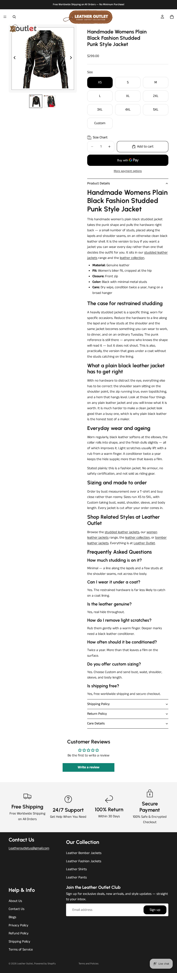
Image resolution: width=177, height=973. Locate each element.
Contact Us (16, 909)
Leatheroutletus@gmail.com (29, 848)
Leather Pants (76, 877)
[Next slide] (72, 58)
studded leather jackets (122, 532)
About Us (15, 901)
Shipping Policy (98, 704)
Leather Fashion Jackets (83, 861)
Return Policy (97, 713)
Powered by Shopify (45, 963)
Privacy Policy (18, 925)
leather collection (132, 257)
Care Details (96, 723)
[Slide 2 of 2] (50, 101)
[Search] (14, 17)
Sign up (155, 909)
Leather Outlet (144, 543)
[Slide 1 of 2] (36, 101)
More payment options (128, 171)
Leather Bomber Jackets (83, 853)
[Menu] (5, 17)
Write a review (89, 767)
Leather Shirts (76, 869)
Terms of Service (21, 949)
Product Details (98, 183)
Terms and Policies (88, 963)
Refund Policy (18, 933)
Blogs (12, 917)
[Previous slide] (13, 58)
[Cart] (172, 17)
